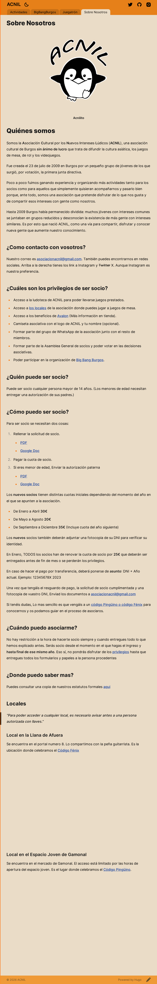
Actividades (18, 12)
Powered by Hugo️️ (129, 979)
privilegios (120, 652)
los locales (37, 308)
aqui (106, 687)
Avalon (62, 316)
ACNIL (14, 4)
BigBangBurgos (45, 12)
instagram (148, 4)
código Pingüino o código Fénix (116, 605)
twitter (130, 4)
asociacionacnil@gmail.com (59, 259)
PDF (23, 443)
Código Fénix (68, 750)
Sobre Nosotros (95, 12)
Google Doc (29, 451)
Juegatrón (70, 12)
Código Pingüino (116, 870)
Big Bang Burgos (90, 360)
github (139, 4)
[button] (26, 4)
